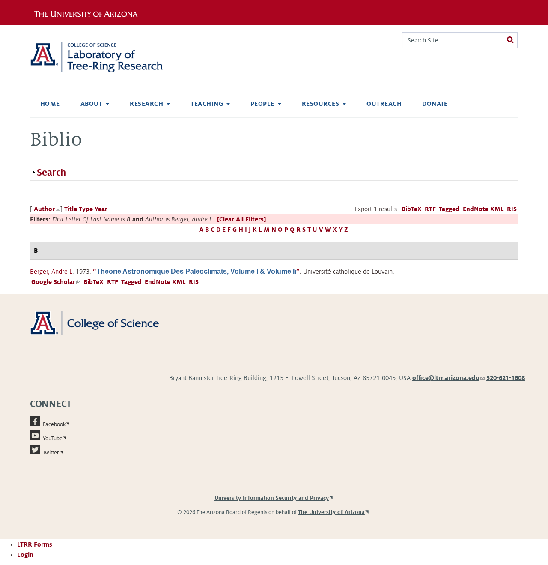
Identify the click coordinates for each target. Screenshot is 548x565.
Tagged (449, 209)
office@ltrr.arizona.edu (448, 377)
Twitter (51, 453)
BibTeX (412, 209)
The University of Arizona (331, 512)
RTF (430, 209)
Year (101, 209)
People (262, 103)
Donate (435, 103)
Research (146, 103)
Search (51, 172)
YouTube (53, 439)
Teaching (207, 103)
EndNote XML (483, 209)
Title (70, 209)
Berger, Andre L (51, 271)
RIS (512, 209)
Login (25, 554)
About (91, 103)
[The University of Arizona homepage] (89, 12)
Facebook (54, 424)
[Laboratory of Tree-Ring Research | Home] (107, 57)
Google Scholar (55, 281)
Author (44, 209)
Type (86, 209)
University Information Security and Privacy (271, 498)
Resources (320, 103)
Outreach (384, 103)
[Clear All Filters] (241, 219)
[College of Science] (107, 322)
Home (50, 103)
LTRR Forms (34, 544)
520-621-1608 (505, 377)
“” (196, 271)
